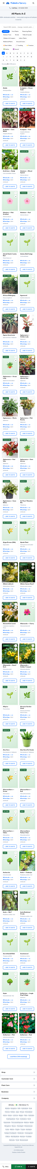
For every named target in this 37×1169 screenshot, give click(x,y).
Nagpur (21, 1115)
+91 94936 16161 (20, 8)
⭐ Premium (29, 45)
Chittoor (7, 1136)
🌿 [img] (10, 74)
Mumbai (7, 1108)
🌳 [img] (10, 858)
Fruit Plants (15, 31)
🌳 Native (6, 49)
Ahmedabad (28, 1112)
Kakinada (12, 1140)
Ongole (17, 1129)
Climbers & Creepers (9, 38)
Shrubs (17, 34)
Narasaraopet (24, 1140)
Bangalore (14, 1108)
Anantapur (29, 1129)
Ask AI (19, 1166)
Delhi (19, 1108)
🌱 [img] (10, 240)
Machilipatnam (15, 1136)
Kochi (29, 1119)
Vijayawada (7, 1122)
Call (7, 1166)
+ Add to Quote (10, 103)
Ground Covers (20, 41)
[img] (27, 76)
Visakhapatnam (10, 1119)
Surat (30, 1108)
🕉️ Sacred (16, 49)
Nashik (32, 1122)
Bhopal (22, 1112)
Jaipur (17, 1112)
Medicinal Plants (8, 41)
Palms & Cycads (27, 34)
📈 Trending (19, 45)
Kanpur (10, 1115)
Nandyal (22, 1136)
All (3, 53)
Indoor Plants (23, 38)
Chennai (7, 1112)
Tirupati (22, 1129)
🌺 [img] (27, 609)
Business (5, 1092)
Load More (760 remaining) (18, 1056)
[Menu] (4, 3)
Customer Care (7, 1079)
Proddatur (29, 1136)
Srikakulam (20, 1133)
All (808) (5, 31)
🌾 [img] (10, 528)
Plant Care (5, 1085)
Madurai (26, 1122)
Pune (17, 1119)
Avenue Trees (7, 34)
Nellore (12, 1129)
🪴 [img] (10, 362)
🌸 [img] (27, 157)
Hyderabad (24, 1108)
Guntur (7, 1129)
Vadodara (31, 1115)
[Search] (33, 3)
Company (5, 1098)
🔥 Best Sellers (7, 45)
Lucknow (15, 1115)
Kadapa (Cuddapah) (10, 1133)
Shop (3, 1072)
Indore (5, 1115)
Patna (25, 1115)
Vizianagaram (29, 1133)
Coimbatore (23, 1119)
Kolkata (13, 1112)
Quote (32, 1166)
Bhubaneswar (28, 1126)
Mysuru (14, 1126)
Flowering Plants (27, 31)
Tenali (17, 1140)
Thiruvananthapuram (17, 1122)
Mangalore (7, 1126)
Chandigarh (20, 1126)
